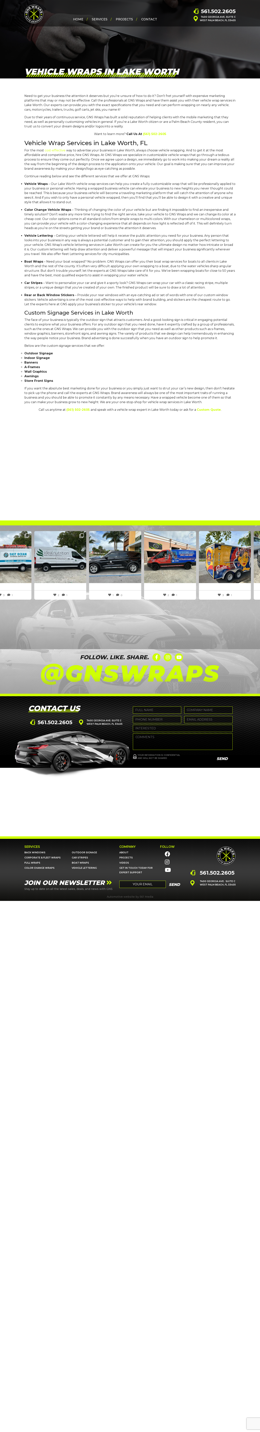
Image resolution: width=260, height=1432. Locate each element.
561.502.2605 (218, 11)
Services (99, 19)
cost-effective (55, 150)
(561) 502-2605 (154, 134)
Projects (124, 19)
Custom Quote (209, 410)
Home (78, 19)
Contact (149, 19)
